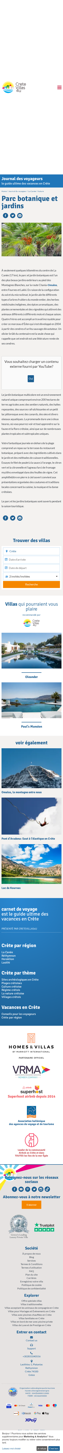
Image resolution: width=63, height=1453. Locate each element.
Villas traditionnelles (31, 1304)
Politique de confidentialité (31, 1288)
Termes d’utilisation (31, 1267)
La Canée (7, 952)
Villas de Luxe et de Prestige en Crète (31, 1325)
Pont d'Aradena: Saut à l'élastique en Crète (28, 839)
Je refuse (41, 1448)
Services (31, 1260)
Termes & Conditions (32, 1264)
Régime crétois (11, 990)
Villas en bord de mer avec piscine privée (32, 1321)
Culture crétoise (12, 986)
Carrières (31, 1277)
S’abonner (31, 1204)
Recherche (31, 584)
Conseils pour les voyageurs (19, 1014)
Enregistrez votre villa (31, 1281)
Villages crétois (11, 997)
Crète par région (12, 1017)
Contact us (31, 1340)
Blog (31, 1257)
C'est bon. (54, 1448)
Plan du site (31, 1274)
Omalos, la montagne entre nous (22, 792)
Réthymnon (9, 956)
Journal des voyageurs (22, 178)
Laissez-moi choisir (11, 1448)
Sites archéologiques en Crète (20, 979)
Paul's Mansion (31, 726)
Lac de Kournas (11, 888)
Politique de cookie (32, 1284)
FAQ (31, 1271)
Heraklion (8, 959)
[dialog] (31, 1441)
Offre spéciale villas (31, 1300)
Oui (31, 378)
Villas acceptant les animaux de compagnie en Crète (32, 1307)
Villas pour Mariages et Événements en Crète (31, 1311)
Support (31, 1348)
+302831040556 (32, 1356)
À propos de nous (31, 1253)
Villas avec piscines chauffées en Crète (32, 1314)
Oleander (31, 677)
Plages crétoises (12, 983)
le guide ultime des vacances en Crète (26, 183)
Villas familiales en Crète (31, 1318)
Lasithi (6, 962)
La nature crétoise (13, 993)
